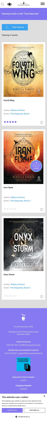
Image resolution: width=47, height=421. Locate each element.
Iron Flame (8, 188)
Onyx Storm (9, 275)
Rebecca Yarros (18, 110)
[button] (43, 4)
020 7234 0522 (11, 353)
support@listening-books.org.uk (30, 353)
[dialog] (23, 407)
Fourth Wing (9, 100)
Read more (21, 406)
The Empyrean (16, 114)
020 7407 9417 (12, 345)
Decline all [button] (34, 410)
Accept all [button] (12, 410)
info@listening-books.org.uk (30, 345)
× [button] (44, 396)
